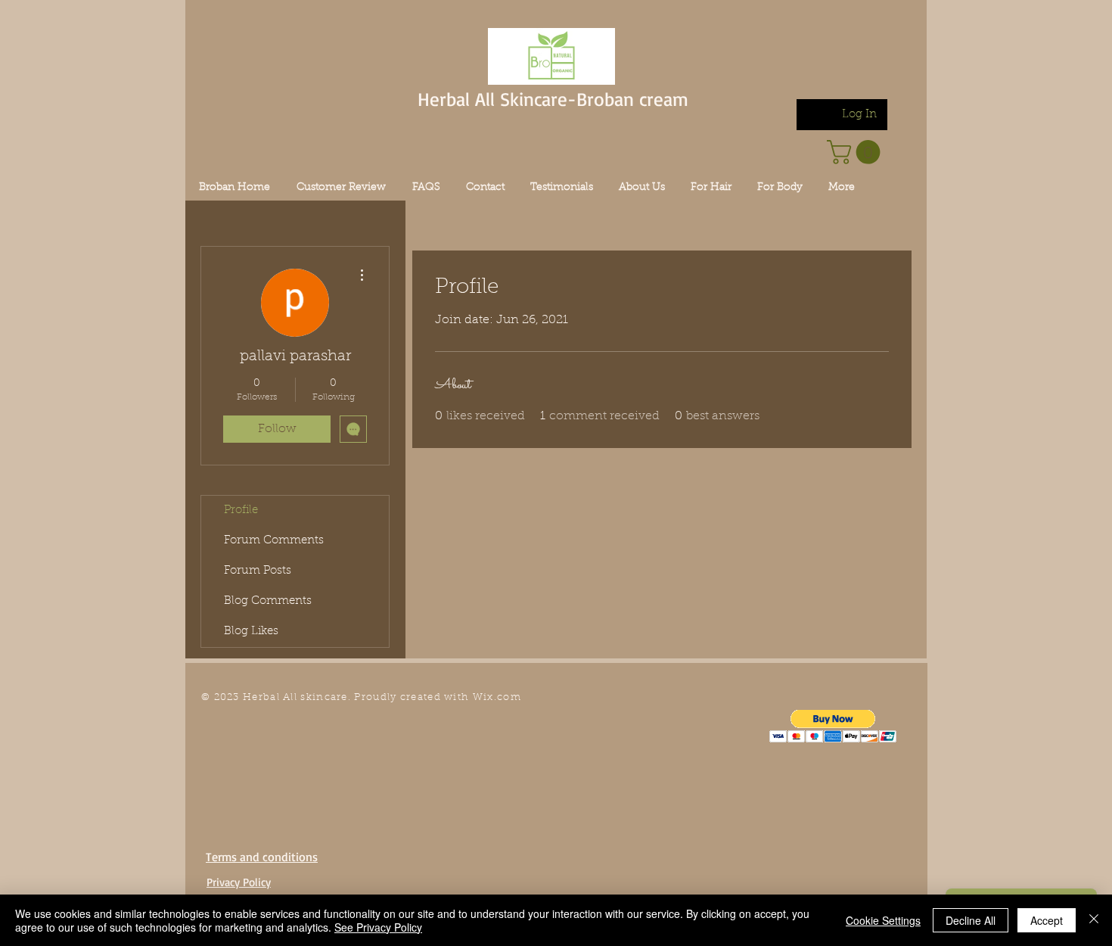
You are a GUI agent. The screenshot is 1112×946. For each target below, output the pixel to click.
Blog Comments (268, 601)
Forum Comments (274, 540)
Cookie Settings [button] (883, 920)
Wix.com (497, 697)
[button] (833, 726)
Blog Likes (251, 631)
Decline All (971, 920)
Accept (1046, 920)
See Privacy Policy (378, 927)
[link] (856, 152)
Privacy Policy (239, 882)
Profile (241, 510)
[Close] (1094, 920)
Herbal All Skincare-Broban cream (553, 98)
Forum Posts (257, 571)
